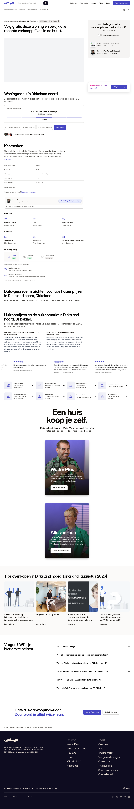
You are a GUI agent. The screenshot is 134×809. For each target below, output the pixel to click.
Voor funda (72, 765)
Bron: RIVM (7, 280)
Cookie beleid (105, 774)
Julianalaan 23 (43, 10)
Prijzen (101, 3)
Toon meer (7, 159)
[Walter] (9, 3)
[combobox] (32, 3)
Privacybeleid (105, 765)
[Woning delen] (124, 10)
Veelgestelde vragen (109, 757)
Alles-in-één (84, 3)
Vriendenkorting (75, 761)
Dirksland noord (32, 10)
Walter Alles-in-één (77, 748)
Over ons (103, 744)
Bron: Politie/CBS (17, 280)
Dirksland (22, 10)
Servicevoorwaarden (109, 770)
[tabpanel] (44, 270)
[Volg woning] (128, 10)
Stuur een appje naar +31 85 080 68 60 (45, 788)
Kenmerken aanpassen (28, 192)
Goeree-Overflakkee (10, 10)
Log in (108, 3)
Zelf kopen (73, 3)
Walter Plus (73, 744)
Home (6, 727)
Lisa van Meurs (113, 53)
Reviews (93, 3)
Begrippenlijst (105, 752)
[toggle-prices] (100, 35)
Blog (100, 748)
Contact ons (104, 761)
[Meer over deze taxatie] (58, 21)
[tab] (11, 256)
